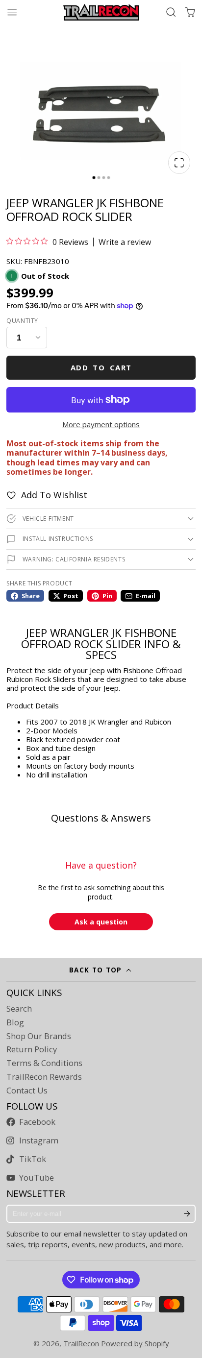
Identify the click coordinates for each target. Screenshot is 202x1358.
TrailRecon (81, 1343)
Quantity (22, 320)
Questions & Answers (101, 817)
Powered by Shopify (135, 1343)
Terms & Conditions (44, 1063)
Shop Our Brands (38, 1036)
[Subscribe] (187, 1214)
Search (19, 1009)
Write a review (125, 242)
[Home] (101, 12)
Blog (15, 1022)
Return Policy (31, 1049)
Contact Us (27, 1090)
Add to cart (101, 367)
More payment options (101, 424)
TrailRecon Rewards (44, 1077)
